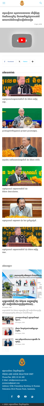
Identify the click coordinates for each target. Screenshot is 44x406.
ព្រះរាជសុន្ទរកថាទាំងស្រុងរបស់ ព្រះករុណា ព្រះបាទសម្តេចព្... (20, 130)
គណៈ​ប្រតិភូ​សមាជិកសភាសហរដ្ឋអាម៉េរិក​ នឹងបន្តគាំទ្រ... (27, 340)
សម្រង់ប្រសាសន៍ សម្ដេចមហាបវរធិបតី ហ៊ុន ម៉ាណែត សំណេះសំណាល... (15, 190)
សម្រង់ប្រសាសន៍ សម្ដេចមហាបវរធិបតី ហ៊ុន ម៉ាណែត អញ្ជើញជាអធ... (20, 251)
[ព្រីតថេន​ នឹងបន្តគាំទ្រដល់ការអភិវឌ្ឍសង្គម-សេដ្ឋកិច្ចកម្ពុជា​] (8, 331)
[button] (3, 3)
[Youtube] (25, 397)
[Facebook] (12, 397)
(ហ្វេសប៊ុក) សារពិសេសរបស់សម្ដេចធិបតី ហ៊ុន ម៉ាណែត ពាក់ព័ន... (21, 159)
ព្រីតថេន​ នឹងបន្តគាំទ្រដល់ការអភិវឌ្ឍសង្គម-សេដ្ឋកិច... (26, 329)
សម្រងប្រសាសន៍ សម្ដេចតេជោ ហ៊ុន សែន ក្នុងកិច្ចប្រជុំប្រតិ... (19, 220)
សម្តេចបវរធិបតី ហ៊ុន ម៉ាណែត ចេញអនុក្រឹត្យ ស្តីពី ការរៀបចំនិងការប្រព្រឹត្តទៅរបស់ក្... (20, 302)
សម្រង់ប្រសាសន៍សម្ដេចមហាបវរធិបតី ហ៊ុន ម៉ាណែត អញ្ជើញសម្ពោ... (19, 101)
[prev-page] (3, 350)
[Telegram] (18, 397)
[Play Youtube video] (22, 40)
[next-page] (7, 350)
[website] (32, 397)
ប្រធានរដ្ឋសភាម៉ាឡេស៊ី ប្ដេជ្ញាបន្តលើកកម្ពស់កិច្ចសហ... (27, 318)
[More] (32, 61)
